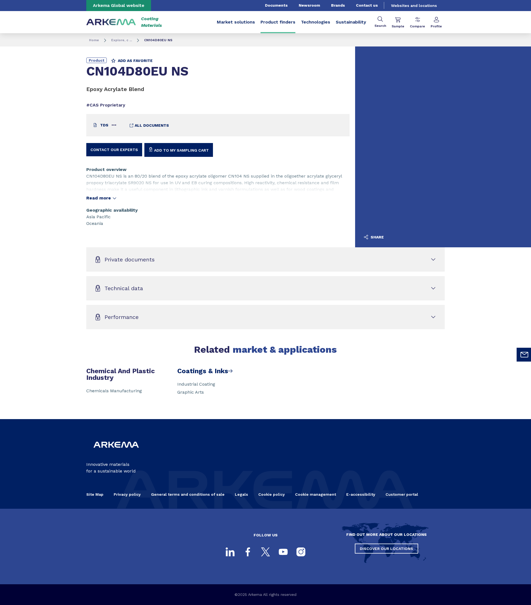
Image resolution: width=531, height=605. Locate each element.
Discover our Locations (386, 548)
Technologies (315, 22)
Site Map (94, 494)
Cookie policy (271, 494)
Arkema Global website (118, 5)
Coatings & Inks (202, 371)
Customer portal (402, 494)
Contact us (367, 5)
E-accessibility (360, 494)
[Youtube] (283, 551)
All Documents (151, 125)
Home (94, 40)
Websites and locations (414, 5)
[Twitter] (265, 551)
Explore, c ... (121, 40)
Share (376, 237)
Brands (338, 5)
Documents (276, 5)
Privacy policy (127, 494)
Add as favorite (135, 60)
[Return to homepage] (111, 22)
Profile (436, 26)
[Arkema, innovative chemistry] (116, 452)
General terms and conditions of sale (188, 494)
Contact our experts (114, 149)
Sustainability (351, 22)
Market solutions (236, 22)
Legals (241, 494)
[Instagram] (300, 551)
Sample (398, 26)
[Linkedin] (230, 551)
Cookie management (315, 494)
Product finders (278, 22)
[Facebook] (247, 551)
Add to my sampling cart (181, 150)
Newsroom (309, 5)
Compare (417, 26)
